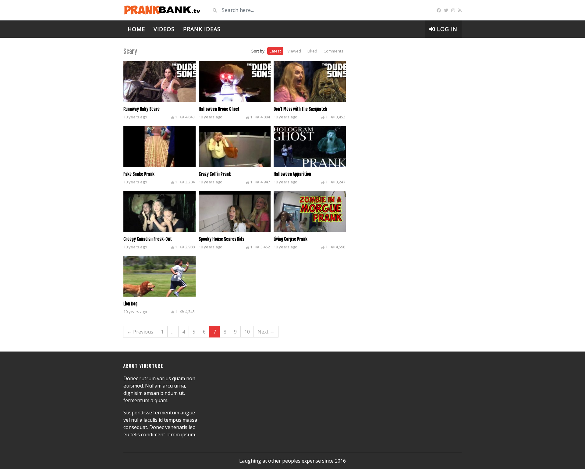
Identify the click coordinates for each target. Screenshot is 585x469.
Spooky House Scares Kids (221, 239)
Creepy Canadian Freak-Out (147, 239)
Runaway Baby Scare (141, 109)
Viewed (294, 51)
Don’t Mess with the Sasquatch (300, 109)
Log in (446, 29)
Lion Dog (130, 303)
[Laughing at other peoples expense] (162, 10)
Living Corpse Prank (290, 239)
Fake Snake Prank (138, 174)
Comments (333, 51)
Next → (266, 331)
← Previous (140, 331)
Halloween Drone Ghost (219, 109)
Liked (312, 51)
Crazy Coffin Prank (215, 174)
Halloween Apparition (292, 174)
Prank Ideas (202, 29)
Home (136, 29)
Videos (164, 29)
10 (247, 331)
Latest (275, 51)
